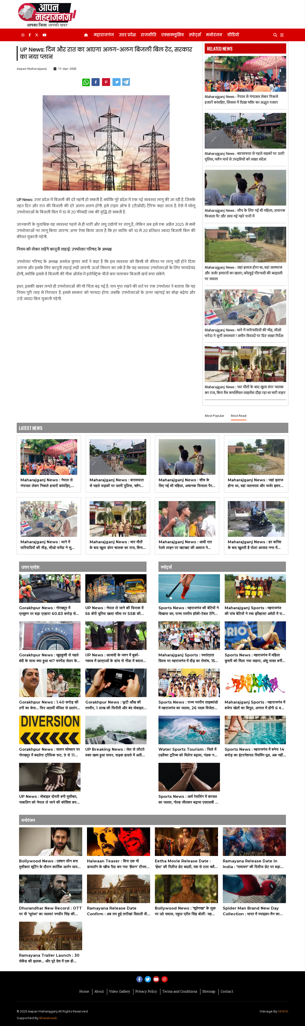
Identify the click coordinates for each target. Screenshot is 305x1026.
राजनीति (148, 35)
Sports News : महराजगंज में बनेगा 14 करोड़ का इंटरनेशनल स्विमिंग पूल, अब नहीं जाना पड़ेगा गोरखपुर (254, 752)
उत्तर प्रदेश (127, 35)
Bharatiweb (48, 1018)
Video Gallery (119, 992)
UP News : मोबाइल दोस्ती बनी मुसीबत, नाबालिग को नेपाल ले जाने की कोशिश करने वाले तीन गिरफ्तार (49, 799)
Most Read (238, 415)
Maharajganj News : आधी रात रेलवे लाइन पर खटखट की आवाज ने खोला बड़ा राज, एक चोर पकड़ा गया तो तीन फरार (185, 545)
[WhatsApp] (86, 82)
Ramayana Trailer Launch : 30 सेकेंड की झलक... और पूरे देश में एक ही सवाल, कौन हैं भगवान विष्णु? (49, 958)
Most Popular (214, 415)
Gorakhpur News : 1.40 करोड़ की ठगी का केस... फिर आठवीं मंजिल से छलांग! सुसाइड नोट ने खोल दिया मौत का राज (48, 705)
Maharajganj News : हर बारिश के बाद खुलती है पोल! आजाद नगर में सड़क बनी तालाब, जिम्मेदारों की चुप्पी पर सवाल (255, 545)
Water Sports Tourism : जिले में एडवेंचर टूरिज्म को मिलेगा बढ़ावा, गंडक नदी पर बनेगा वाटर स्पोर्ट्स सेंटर (187, 752)
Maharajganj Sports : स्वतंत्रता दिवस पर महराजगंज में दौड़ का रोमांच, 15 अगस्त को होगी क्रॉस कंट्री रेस (186, 658)
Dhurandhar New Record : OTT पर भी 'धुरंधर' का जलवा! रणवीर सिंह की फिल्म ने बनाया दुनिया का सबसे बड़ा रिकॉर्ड (50, 911)
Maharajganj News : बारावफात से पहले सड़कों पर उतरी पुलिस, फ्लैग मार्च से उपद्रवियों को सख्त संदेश (244, 156)
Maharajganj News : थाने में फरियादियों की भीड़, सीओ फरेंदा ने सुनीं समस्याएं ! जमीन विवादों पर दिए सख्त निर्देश (244, 333)
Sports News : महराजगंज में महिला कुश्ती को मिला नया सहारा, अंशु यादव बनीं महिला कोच (253, 658)
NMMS (283, 1011)
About (99, 992)
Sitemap (208, 992)
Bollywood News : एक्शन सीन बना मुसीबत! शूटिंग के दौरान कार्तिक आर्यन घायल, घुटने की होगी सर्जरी (50, 864)
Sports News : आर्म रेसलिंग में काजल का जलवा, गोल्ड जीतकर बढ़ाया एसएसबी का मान (188, 799)
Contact (227, 992)
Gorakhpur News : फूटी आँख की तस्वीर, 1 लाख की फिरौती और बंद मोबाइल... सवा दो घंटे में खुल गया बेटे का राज (115, 705)
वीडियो (233, 35)
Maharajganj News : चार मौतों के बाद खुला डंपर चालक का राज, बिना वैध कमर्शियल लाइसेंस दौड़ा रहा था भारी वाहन (245, 390)
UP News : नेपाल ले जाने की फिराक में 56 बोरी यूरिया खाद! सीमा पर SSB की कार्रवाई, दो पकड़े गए (114, 611)
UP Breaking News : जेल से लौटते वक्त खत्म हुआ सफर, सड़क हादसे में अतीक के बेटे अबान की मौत (115, 752)
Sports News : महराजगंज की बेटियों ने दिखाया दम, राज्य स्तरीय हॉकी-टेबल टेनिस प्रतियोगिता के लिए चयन (188, 611)
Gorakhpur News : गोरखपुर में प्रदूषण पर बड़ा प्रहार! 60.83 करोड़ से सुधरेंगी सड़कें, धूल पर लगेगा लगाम (47, 611)
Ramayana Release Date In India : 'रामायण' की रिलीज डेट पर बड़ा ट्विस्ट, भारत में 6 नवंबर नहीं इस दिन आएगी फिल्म (253, 864)
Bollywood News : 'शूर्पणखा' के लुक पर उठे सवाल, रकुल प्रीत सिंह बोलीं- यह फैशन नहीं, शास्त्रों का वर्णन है (185, 911)
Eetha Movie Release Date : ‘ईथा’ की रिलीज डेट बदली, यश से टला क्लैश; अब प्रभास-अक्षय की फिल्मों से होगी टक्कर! (186, 864)
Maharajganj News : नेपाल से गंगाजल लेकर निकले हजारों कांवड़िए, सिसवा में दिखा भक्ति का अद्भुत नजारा (241, 100)
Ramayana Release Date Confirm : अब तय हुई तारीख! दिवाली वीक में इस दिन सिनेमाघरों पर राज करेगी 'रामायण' (118, 911)
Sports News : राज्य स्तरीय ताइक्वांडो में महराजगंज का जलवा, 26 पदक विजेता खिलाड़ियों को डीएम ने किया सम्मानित (188, 705)
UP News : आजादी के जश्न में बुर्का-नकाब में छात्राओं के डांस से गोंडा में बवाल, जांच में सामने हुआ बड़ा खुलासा (114, 658)
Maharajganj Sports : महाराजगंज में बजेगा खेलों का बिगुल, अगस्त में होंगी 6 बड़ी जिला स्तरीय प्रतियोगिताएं (255, 705)
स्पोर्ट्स (195, 35)
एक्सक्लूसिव (172, 35)
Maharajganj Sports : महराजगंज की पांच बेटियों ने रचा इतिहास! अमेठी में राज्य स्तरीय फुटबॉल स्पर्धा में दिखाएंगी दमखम (255, 611)
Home (84, 992)
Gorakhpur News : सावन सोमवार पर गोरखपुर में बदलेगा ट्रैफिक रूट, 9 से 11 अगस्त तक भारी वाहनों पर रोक (49, 752)
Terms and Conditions (179, 992)
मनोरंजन (214, 35)
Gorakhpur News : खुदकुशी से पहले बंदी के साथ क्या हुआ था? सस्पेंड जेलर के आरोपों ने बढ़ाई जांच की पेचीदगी (49, 658)
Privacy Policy (146, 992)
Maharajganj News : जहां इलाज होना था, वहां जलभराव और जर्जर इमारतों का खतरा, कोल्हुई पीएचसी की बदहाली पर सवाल (243, 273)
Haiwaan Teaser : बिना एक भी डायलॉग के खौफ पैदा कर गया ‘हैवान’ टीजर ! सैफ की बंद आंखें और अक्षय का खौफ (118, 864)
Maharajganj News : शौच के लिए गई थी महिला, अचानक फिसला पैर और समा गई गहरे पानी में (245, 213)
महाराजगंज (104, 35)
